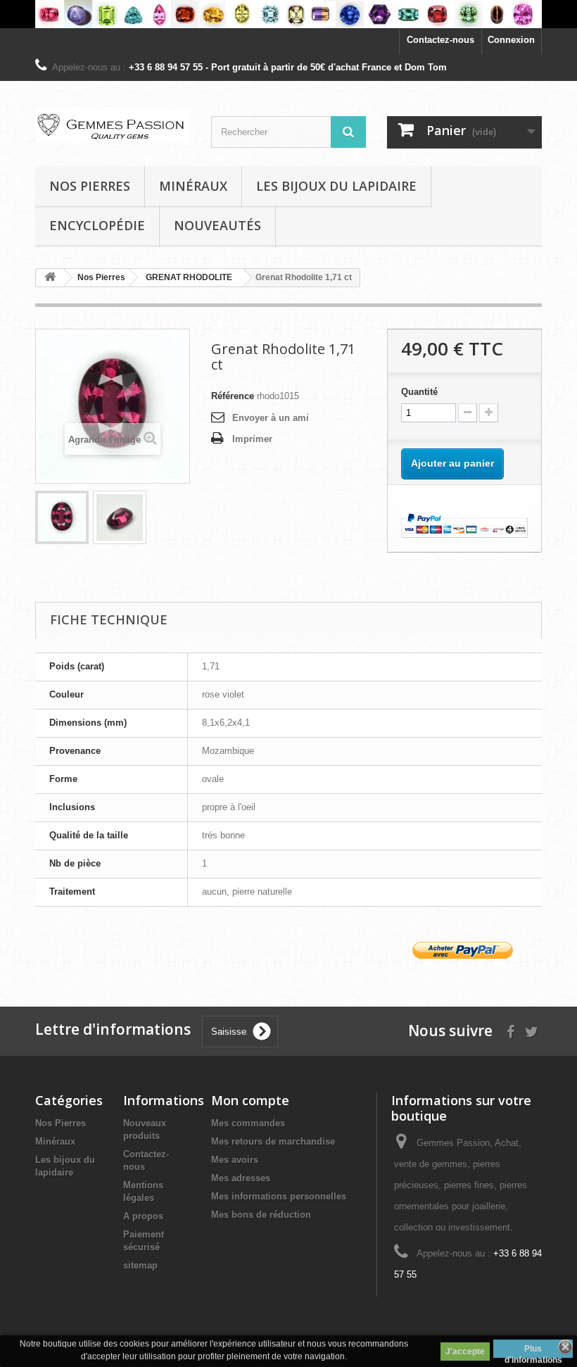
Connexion (511, 39)
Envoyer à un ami (270, 417)
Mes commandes (248, 1123)
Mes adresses (240, 1178)
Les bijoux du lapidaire (336, 185)
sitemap (140, 1265)
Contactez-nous (440, 39)
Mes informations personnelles (278, 1196)
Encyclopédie (97, 225)
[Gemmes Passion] (112, 126)
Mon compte (250, 1100)
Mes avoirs (234, 1159)
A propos (143, 1216)
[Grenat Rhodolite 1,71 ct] (62, 517)
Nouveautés (217, 225)
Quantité (419, 391)
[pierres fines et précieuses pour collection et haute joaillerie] (288, 14)
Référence (232, 396)
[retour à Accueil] (50, 277)
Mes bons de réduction (261, 1214)
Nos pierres (89, 185)
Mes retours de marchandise (273, 1141)
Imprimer (252, 439)
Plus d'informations (533, 1351)
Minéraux (193, 185)
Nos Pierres (60, 1123)
